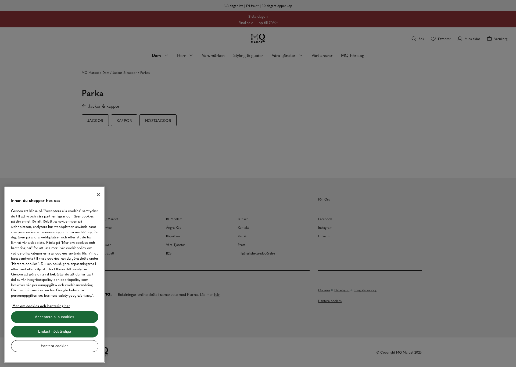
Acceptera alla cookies (54, 317)
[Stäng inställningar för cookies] (98, 195)
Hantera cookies (55, 346)
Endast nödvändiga (54, 331)
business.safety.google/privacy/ (68, 295)
